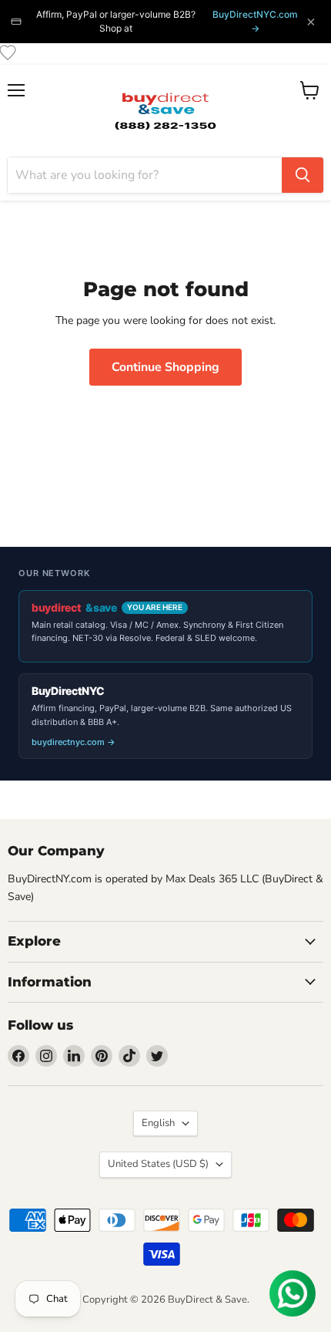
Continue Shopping (165, 367)
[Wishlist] (7, 52)
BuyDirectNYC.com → (255, 21)
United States (158, 1164)
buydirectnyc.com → (73, 742)
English (158, 1123)
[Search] (302, 175)
